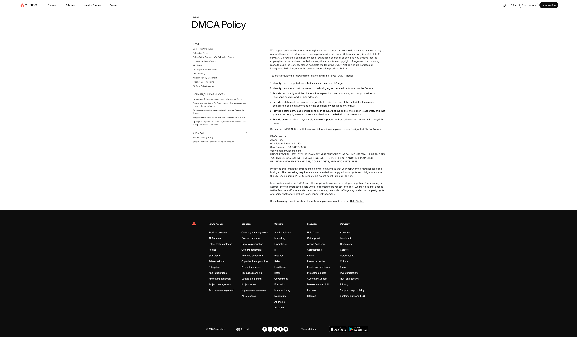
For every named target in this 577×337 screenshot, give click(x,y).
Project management (220, 284)
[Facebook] (280, 329)
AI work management (220, 278)
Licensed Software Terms (204, 61)
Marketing (279, 238)
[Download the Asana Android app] (358, 329)
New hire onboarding (252, 255)
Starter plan (215, 255)
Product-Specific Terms (203, 82)
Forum (310, 255)
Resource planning (251, 272)
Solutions (70, 5)
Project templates (316, 272)
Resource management (221, 290)
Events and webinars (318, 267)
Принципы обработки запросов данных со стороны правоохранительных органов (219, 123)
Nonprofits (280, 296)
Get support (313, 238)
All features (215, 238)
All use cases (248, 296)
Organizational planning (254, 261)
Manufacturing (282, 290)
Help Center (313, 232)
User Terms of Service (203, 49)
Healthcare (280, 267)
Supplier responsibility (352, 290)
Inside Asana (347, 255)
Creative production (252, 244)
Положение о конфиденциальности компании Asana (217, 99)
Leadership (346, 238)
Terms (304, 329)
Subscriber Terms (200, 53)
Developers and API (318, 284)
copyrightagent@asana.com (285, 150)
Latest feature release (220, 244)
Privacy (344, 284)
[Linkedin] (270, 329)
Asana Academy (316, 244)
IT (275, 249)
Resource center (316, 261)
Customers (346, 244)
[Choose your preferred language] (504, 5)
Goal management (251, 249)
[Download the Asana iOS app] (338, 329)
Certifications (314, 249)
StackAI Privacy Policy (203, 137)
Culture (344, 261)
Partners (311, 290)
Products (51, 5)
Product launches (251, 267)
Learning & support (93, 5)
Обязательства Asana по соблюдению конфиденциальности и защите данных (219, 104)
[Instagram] (275, 329)
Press (343, 267)
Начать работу (549, 5)
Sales (277, 261)
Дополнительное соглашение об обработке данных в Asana (218, 111)
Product (278, 255)
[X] (264, 329)
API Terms (197, 65)
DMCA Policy (199, 73)
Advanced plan (217, 261)
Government (281, 278)
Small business (282, 232)
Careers (344, 249)
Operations (280, 244)
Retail (277, 272)
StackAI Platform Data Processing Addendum (213, 142)
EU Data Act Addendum (203, 86)
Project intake (248, 284)
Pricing (113, 5)
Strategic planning (251, 278)
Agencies (279, 301)
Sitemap (311, 296)
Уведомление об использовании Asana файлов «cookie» (219, 117)
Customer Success (317, 278)
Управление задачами (253, 290)
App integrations (218, 272)
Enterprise (214, 267)
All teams (279, 307)
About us (345, 232)
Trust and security (349, 278)
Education (279, 284)
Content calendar (250, 238)
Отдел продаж (529, 5)
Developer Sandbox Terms (205, 69)
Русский (245, 329)
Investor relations (349, 272)
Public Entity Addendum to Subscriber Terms (213, 57)
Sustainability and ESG (352, 296)
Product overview (218, 232)
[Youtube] (285, 329)
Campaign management (254, 232)
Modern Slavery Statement (205, 78)
